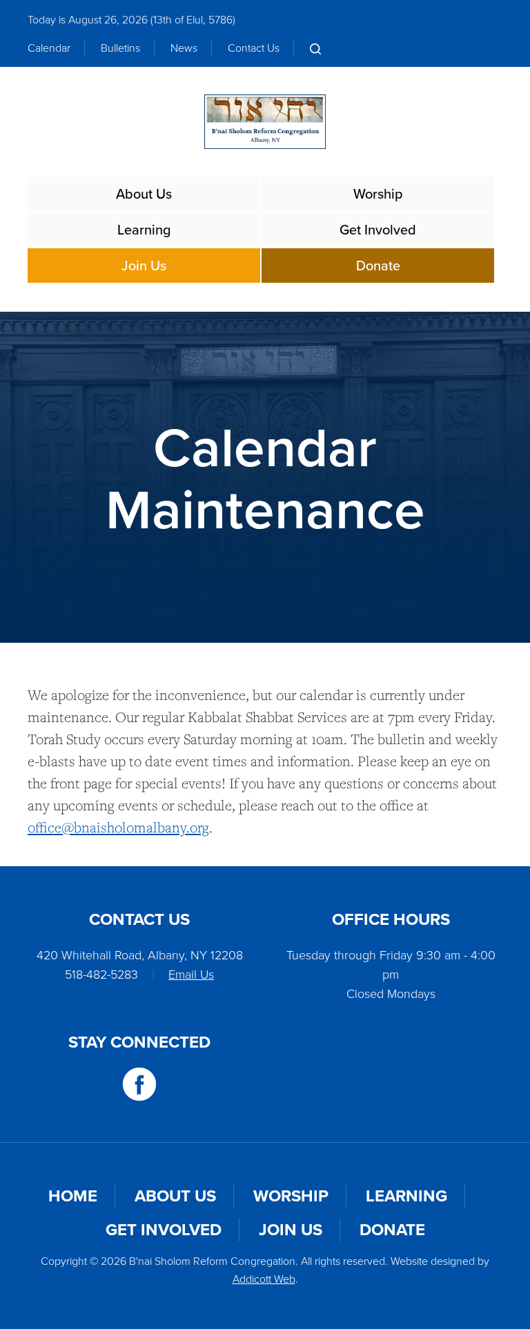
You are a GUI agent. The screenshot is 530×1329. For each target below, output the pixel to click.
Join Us (143, 265)
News (183, 47)
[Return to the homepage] (265, 121)
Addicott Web (264, 1278)
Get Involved (378, 229)
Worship (378, 193)
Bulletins (120, 47)
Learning (144, 229)
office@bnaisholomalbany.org (118, 827)
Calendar (49, 47)
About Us (144, 193)
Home (72, 1195)
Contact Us (253, 47)
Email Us (191, 974)
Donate (378, 265)
